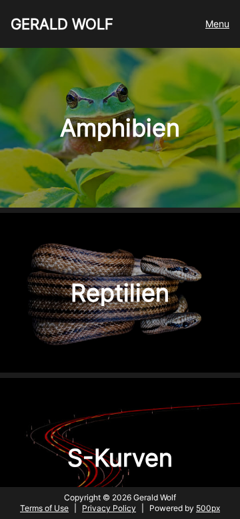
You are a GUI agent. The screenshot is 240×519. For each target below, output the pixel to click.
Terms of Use (44, 508)
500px (208, 508)
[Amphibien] (120, 204)
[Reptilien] (120, 369)
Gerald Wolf (62, 24)
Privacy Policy (109, 508)
